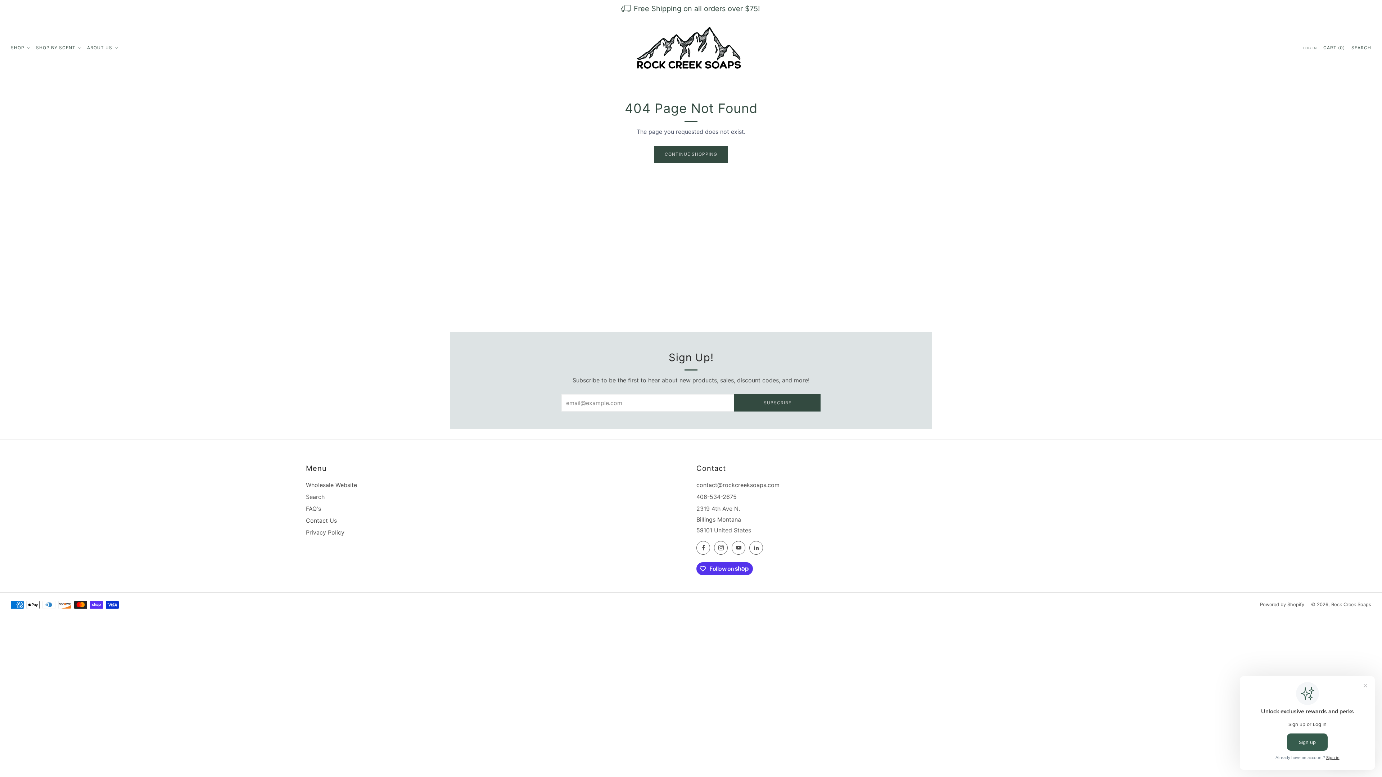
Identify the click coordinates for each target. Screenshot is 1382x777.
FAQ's (313, 508)
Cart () (1334, 47)
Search (1361, 47)
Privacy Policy (325, 532)
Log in (1310, 48)
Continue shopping (691, 154)
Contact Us (321, 520)
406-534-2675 (716, 496)
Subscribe (777, 402)
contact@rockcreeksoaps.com (738, 485)
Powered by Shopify (1282, 604)
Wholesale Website (331, 485)
